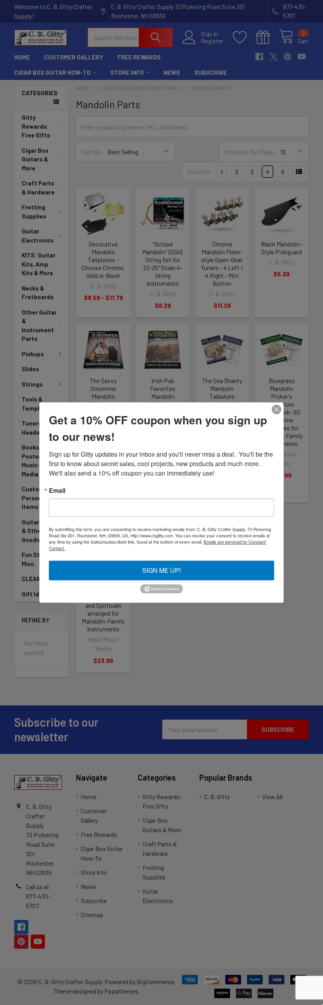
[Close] (276, 409)
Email (57, 490)
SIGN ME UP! (161, 570)
